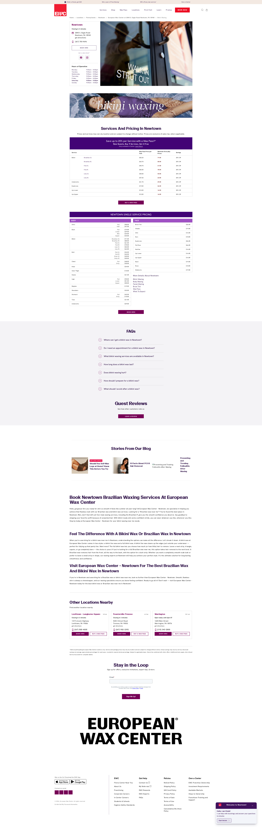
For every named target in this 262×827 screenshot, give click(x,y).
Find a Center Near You (123, 783)
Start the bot (223, 820)
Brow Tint (138, 224)
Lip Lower (75, 190)
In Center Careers (121, 797)
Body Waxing (138, 282)
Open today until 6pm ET (163, 618)
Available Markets (196, 790)
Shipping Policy (170, 786)
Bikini (73, 157)
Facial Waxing (138, 284)
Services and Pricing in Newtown (131, 129)
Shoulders (75, 290)
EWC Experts (144, 794)
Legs (73, 279)
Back (73, 229)
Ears (136, 237)
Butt (73, 252)
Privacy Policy (169, 794)
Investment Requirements (199, 786)
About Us (117, 786)
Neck (136, 262)
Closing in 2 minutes (79, 29)
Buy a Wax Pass (84, 53)
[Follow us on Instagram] (87, 57)
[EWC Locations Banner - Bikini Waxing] (131, 117)
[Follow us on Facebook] (81, 57)
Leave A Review (131, 416)
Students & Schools (122, 801)
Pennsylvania (91, 17)
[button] (202, 10)
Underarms (75, 182)
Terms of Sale (169, 797)
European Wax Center (66, 801)
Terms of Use (169, 801)
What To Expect (139, 291)
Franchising (118, 790)
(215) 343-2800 (163, 629)
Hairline (137, 249)
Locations (80, 17)
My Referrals (144, 786)
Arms (73, 224)
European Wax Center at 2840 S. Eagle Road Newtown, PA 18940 (131, 17)
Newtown (102, 17)
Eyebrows (75, 186)
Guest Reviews (131, 404)
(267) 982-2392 (122, 629)
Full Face (138, 245)
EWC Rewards (144, 790)
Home (72, 17)
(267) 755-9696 (81, 42)
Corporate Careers (121, 794)
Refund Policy (169, 783)
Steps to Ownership (196, 794)
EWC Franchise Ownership (199, 783)
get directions (80, 38)
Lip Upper (75, 194)
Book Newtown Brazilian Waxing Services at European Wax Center (129, 500)
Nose (136, 266)
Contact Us (143, 783)
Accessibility (169, 805)
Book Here (84, 48)
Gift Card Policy (170, 790)
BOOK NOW (182, 10)
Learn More (139, 146)
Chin (136, 233)
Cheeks (137, 228)
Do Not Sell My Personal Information (66, 804)
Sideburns (138, 270)
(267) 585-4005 (80, 629)
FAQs (141, 797)
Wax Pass (137, 289)
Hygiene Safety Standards (124, 805)
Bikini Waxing (138, 279)
